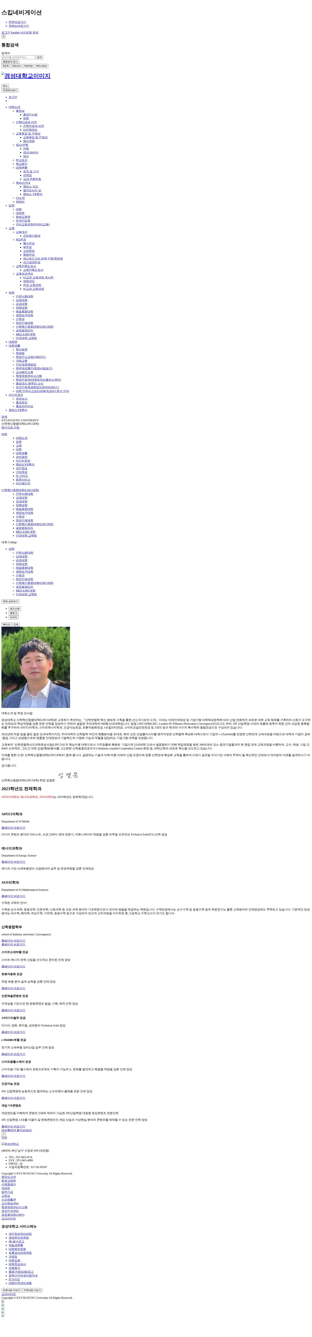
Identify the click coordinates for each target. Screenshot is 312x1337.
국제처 (5, 1188)
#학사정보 (41, 66)
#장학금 (28, 66)
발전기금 (7, 1192)
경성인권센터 (10, 1211)
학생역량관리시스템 (14, 1207)
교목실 (5, 1195)
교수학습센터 (10, 1203)
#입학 (6, 66)
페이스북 (15, 608)
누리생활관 (8, 1199)
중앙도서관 (8, 1176)
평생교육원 (8, 1180)
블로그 (13, 613)
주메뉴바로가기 (19, 25)
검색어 (5, 53)
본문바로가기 (17, 22)
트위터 (13, 617)
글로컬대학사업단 (13, 1214)
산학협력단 (8, 1184)
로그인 (13, 97)
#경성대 (16, 66)
